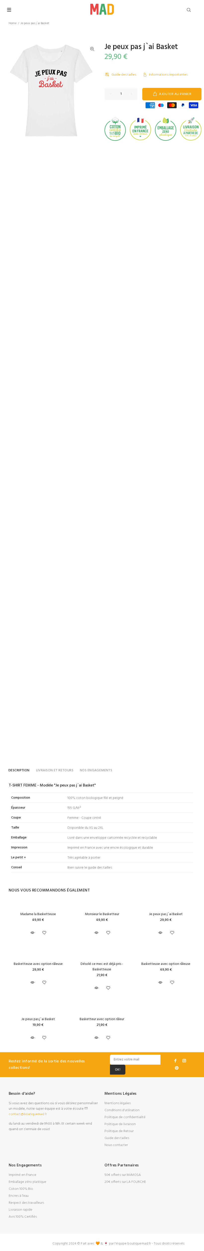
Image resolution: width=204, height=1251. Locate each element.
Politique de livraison (120, 1124)
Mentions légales (117, 1103)
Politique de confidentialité (125, 1117)
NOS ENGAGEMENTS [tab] (96, 770)
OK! (117, 1070)
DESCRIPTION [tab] (19, 770)
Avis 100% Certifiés (23, 1217)
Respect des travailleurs (26, 1203)
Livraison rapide (20, 1210)
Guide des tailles (123, 75)
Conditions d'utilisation (122, 1110)
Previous (9, 90)
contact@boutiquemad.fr (28, 1114)
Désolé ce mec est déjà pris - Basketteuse (102, 966)
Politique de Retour (119, 1131)
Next (92, 90)
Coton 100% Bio (21, 1189)
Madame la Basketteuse (38, 914)
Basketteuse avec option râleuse (38, 964)
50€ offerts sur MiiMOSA (122, 1175)
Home (12, 23)
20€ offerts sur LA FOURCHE (125, 1182)
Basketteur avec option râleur (102, 1019)
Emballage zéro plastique (27, 1182)
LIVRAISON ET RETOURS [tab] (54, 770)
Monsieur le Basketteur (102, 914)
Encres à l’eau (19, 1196)
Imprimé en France (22, 1175)
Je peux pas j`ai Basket (166, 914)
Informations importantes (168, 75)
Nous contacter (116, 1145)
